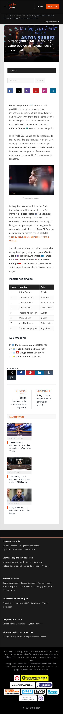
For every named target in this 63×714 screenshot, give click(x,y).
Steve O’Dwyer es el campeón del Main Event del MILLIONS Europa (19, 479)
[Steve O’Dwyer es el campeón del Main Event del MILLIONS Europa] (19, 465)
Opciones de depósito (13, 549)
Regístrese (52, 6)
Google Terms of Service (35, 636)
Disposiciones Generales (14, 623)
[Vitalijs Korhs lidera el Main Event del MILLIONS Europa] (19, 496)
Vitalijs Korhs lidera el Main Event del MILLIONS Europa (19, 510)
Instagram (7, 606)
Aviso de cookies (31, 566)
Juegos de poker (28, 583)
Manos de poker (10, 586)
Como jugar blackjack (44, 586)
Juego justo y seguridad (13, 562)
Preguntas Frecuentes (29, 545)
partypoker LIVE (22, 603)
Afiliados (46, 566)
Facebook (35, 603)
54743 (45, 669)
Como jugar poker (11, 583)
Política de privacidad (12, 566)
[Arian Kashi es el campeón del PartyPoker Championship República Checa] (19, 431)
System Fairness (35, 623)
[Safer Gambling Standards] (41, 700)
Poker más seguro (34, 562)
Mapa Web (30, 549)
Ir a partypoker (50, 21)
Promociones (9, 590)
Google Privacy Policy (12, 636)
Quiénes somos (10, 545)
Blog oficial (7, 603)
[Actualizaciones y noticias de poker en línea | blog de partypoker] (12, 6)
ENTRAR (40, 6)
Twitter (45, 603)
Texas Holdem (44, 583)
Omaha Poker (26, 586)
